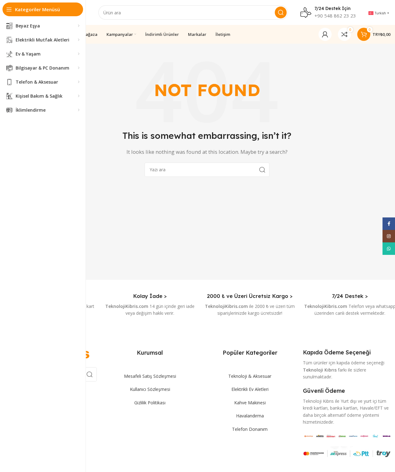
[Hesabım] (325, 34)
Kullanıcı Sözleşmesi (150, 389)
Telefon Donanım (250, 429)
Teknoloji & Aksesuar (249, 376)
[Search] (281, 12)
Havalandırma (250, 416)
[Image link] (347, 435)
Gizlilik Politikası (149, 403)
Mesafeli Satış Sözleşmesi (150, 376)
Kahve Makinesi (250, 403)
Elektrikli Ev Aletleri (250, 389)
